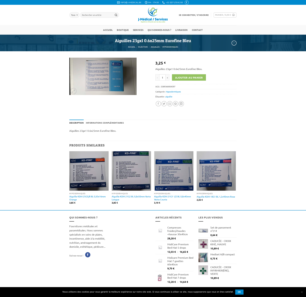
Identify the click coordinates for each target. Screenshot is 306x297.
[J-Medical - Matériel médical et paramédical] (153, 15)
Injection (143, 47)
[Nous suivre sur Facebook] (187, 2)
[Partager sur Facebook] (158, 103)
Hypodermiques (170, 47)
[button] (194, 15)
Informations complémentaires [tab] (105, 122)
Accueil (108, 29)
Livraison (181, 29)
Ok (239, 292)
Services (138, 29)
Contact (197, 29)
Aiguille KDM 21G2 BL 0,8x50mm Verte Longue (131, 198)
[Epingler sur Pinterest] (175, 103)
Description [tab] (76, 122)
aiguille (168, 96)
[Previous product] (234, 43)
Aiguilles (155, 47)
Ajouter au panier (189, 77)
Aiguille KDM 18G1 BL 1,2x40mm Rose (216, 196)
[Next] (235, 180)
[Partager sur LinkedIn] (181, 103)
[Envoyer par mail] (169, 103)
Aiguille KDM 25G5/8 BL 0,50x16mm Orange (87, 198)
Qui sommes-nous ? (159, 29)
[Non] (302, 293)
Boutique (123, 29)
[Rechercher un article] (116, 15)
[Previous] (69, 180)
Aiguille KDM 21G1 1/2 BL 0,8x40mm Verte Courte (172, 198)
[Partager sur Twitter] (164, 103)
